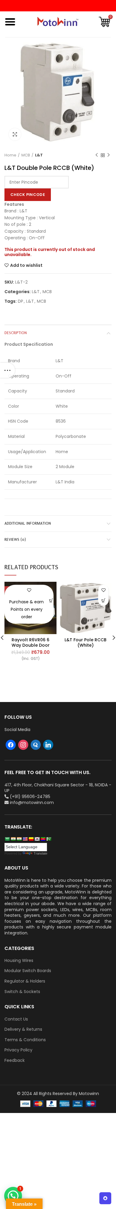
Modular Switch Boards (27, 971)
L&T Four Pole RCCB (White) (85, 642)
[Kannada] (31, 839)
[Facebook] (11, 744)
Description (15, 333)
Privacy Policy (18, 1050)
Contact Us (16, 1019)
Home (10, 155)
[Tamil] (19, 839)
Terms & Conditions (25, 1040)
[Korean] (37, 839)
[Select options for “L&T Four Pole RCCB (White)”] (103, 600)
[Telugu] (43, 839)
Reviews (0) (15, 539)
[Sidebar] (7, 370)
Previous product (97, 155)
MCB (25, 155)
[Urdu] (48, 839)
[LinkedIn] (48, 744)
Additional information (27, 523)
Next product (109, 155)
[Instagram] (23, 744)
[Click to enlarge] (15, 134)
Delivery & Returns (23, 1029)
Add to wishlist (26, 265)
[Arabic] (7, 839)
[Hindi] (13, 839)
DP (20, 301)
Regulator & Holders (24, 981)
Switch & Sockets (22, 992)
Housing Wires (18, 960)
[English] (25, 839)
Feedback (14, 1060)
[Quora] (36, 744)
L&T (39, 155)
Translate (40, 853)
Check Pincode (27, 194)
